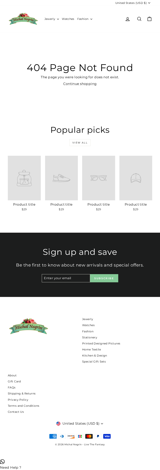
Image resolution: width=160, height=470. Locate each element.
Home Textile (91, 349)
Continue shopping (80, 84)
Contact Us (16, 412)
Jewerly (50, 19)
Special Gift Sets (94, 361)
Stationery (89, 337)
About (12, 375)
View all (80, 142)
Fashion (83, 19)
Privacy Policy (18, 399)
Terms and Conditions (23, 406)
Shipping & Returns (22, 393)
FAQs (12, 387)
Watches (68, 19)
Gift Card (14, 381)
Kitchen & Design (94, 355)
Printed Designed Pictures (101, 343)
